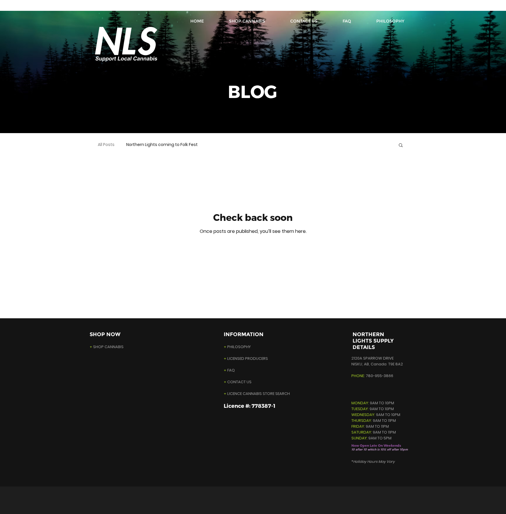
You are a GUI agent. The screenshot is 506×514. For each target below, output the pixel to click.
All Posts (106, 144)
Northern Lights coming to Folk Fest (162, 144)
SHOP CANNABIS (107, 347)
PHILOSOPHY (239, 347)
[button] (401, 145)
